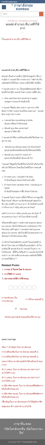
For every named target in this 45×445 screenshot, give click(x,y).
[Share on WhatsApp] (11, 287)
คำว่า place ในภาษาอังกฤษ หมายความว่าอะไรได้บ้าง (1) (21, 371)
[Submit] (41, 14)
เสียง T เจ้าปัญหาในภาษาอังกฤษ (16, 347)
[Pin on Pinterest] (29, 287)
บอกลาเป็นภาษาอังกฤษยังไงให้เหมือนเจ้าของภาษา (22, 363)
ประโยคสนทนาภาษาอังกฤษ (28, 21)
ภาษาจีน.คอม (22, 423)
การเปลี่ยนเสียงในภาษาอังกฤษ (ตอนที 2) (20, 352)
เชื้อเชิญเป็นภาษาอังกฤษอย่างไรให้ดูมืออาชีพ (22, 402)
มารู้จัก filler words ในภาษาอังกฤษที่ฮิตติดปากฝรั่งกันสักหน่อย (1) (22, 395)
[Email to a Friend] (25, 287)
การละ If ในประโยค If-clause (17, 269)
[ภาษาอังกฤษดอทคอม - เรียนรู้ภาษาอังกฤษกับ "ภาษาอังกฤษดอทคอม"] (22, 7)
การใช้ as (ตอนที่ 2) (34, 299)
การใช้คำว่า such (12, 274)
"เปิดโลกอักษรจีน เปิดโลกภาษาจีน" (23, 430)
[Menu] (4, 7)
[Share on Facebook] (15, 287)
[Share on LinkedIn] (34, 287)
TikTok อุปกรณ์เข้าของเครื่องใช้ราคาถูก (23, 317)
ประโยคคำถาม (12, 21)
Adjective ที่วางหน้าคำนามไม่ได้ (16, 406)
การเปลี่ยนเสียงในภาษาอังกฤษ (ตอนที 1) (20, 356)
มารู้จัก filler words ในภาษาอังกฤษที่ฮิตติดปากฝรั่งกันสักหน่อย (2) (22, 387)
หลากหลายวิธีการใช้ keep (16, 278)
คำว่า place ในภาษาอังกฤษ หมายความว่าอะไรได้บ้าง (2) (21, 379)
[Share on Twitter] (20, 287)
